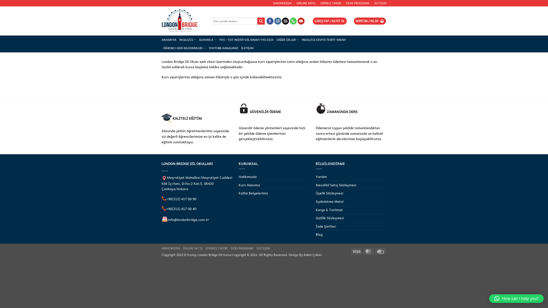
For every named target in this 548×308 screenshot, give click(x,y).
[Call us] (293, 21)
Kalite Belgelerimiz (253, 193)
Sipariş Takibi (330, 3)
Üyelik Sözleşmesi (329, 193)
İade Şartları (326, 226)
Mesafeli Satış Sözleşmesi (336, 185)
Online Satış (306, 3)
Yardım (321, 176)
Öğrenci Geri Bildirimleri (183, 48)
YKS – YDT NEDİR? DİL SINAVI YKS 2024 (246, 39)
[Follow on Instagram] (277, 21)
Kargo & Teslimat (329, 209)
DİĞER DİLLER (286, 39)
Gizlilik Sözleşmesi (330, 218)
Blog (319, 234)
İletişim (380, 3)
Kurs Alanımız (249, 185)
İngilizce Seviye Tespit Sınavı (324, 39)
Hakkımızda (282, 3)
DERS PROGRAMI (357, 3)
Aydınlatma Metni (330, 201)
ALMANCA (206, 39)
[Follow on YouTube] (301, 21)
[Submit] (261, 21)
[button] (330, 21)
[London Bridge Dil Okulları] (183, 21)
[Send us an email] (285, 21)
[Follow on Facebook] (270, 21)
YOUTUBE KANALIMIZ (223, 48)
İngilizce (186, 39)
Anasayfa (169, 39)
